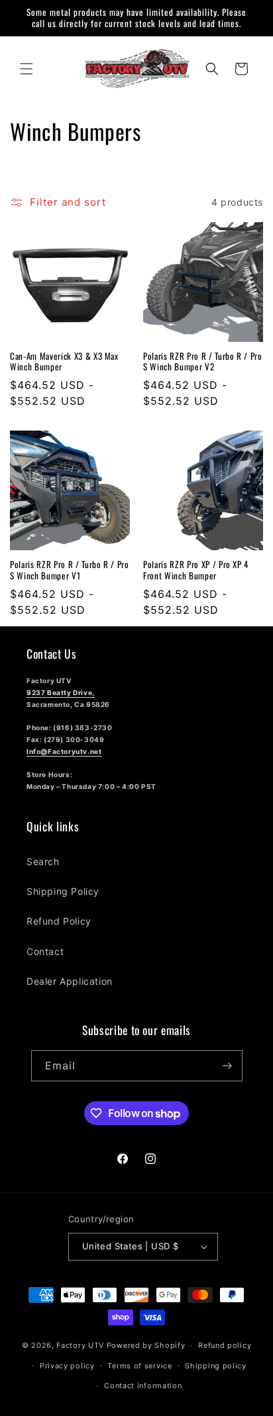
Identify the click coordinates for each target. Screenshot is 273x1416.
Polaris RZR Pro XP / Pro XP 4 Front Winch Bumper (195, 570)
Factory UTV (80, 1345)
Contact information (143, 1385)
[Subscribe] (227, 1065)
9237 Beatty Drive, (61, 692)
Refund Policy (59, 921)
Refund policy (224, 1345)
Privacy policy (67, 1365)
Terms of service (139, 1365)
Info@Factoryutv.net (64, 751)
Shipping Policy (63, 891)
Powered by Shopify (146, 1345)
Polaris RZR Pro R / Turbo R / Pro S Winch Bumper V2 (202, 362)
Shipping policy (215, 1365)
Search (43, 861)
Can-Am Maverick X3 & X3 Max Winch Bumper (64, 362)
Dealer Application (70, 981)
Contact (45, 951)
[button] (26, 68)
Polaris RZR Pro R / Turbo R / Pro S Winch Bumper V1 (69, 570)
